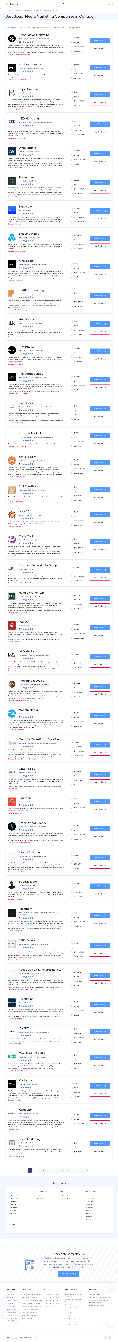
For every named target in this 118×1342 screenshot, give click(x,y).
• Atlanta (89, 1204)
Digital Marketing (26, 10)
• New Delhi (64, 1195)
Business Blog (11, 1312)
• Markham (13, 1207)
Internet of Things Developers (32, 1306)
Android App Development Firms (75, 1322)
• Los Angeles (90, 1195)
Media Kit (10, 1297)
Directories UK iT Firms (51, 1297)
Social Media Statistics (96, 1305)
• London (13, 1204)
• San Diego (90, 1198)
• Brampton (14, 1198)
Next (74, 1170)
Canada (13, 1191)
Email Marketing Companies (74, 1324)
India (62, 1191)
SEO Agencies (69, 1316)
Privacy (35, 1337)
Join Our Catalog (68, 1274)
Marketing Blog (12, 1309)
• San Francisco (91, 1201)
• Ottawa (13, 1213)
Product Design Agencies (73, 1305)
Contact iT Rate (94, 1294)
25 (68, 1170)
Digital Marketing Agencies (31, 1303)
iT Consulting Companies (30, 1309)
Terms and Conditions (25, 1337)
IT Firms (9, 1315)
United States (91, 1191)
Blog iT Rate (11, 1300)
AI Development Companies (31, 1294)
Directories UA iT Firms (51, 1303)
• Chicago (89, 1207)
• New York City (91, 1213)
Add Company (11, 1294)
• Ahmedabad (65, 1198)
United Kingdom (41, 1191)
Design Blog (11, 1306)
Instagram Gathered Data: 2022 (100, 1297)
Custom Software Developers (32, 1300)
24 (62, 1170)
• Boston (89, 1210)
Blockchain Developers (29, 1297)
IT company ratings (12, 10)
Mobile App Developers (30, 1312)
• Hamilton (13, 1201)
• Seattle (89, 1216)
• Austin (88, 1219)
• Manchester (40, 1198)
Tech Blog (10, 1303)
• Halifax (13, 1195)
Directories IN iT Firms (51, 1306)
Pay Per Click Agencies (72, 1313)
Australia (13, 1224)
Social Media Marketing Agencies (76, 1319)
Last (83, 1170)
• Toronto (13, 1210)
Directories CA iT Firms (51, 1300)
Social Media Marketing (41, 10)
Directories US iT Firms (51, 1294)
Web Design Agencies (29, 1315)
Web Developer (27, 1318)
